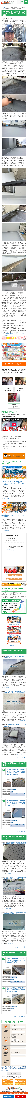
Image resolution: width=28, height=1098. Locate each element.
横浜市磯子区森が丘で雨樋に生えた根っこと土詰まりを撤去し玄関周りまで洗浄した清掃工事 (16, 989)
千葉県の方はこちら (14, 635)
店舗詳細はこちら (10, 550)
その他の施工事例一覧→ (20, 831)
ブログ (8, 7)
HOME (3, 7)
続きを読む (7, 498)
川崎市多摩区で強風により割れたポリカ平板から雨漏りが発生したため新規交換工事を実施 (16, 960)
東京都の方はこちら (14, 624)
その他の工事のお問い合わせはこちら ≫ (14, 364)
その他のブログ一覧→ (20, 757)
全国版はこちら (14, 645)
